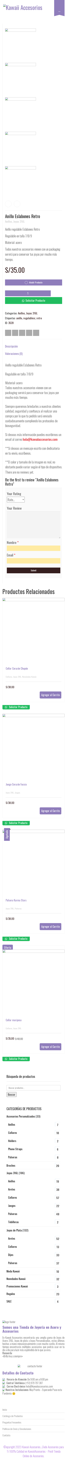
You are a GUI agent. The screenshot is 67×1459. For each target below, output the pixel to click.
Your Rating (14, 493)
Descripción (11, 346)
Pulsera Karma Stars (16, 900)
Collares (9, 676)
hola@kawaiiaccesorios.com (40, 439)
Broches (11, 1165)
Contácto (6, 1435)
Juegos (17, 792)
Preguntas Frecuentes (11, 1422)
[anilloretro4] (21, 44)
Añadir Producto (35, 282)
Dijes (10, 1255)
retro (39, 318)
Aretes (11, 1189)
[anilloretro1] (21, 148)
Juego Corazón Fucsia (16, 784)
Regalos (11, 1294)
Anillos (8, 221)
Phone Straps (15, 1149)
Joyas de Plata (14, 1230)
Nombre (13, 542)
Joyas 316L (19, 221)
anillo (19, 318)
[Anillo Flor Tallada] (8, 204)
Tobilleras (13, 1222)
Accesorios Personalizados (21, 1116)
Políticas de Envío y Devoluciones (16, 1429)
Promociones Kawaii (17, 1286)
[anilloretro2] (21, 113)
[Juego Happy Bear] (17, 204)
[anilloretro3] (21, 79)
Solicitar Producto (35, 300)
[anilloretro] (21, 182)
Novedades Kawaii (29, 676)
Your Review (14, 508)
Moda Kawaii (13, 1271)
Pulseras (18, 908)
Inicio (4, 1409)
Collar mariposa (13, 1020)
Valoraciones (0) (14, 353)
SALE (9, 1301)
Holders (12, 1141)
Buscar (11, 1094)
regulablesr (29, 318)
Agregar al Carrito (50, 695)
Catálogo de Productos (12, 1416)
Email (11, 555)
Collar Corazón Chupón (17, 668)
